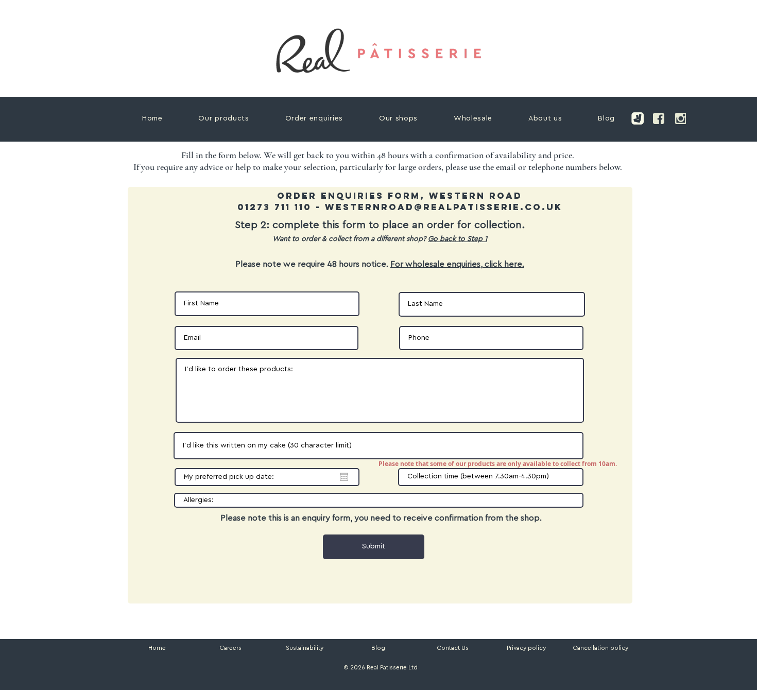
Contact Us (453, 648)
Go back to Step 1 (457, 239)
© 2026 (353, 667)
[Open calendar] (344, 477)
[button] (600, 648)
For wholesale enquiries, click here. (457, 264)
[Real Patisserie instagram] (680, 118)
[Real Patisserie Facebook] (658, 118)
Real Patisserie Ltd (392, 667)
